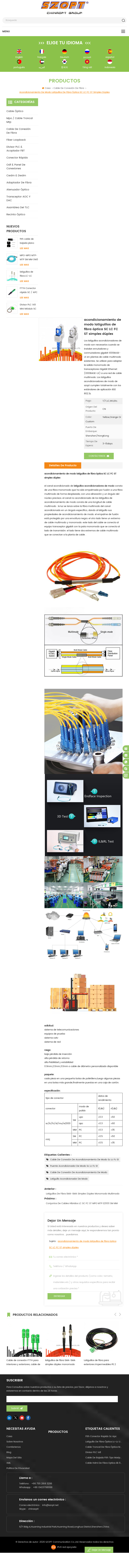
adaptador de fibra (18, 183)
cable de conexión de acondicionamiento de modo (78, 1172)
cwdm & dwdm (16, 176)
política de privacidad (17, 1468)
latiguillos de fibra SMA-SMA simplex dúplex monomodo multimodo (82, 1193)
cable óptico (14, 111)
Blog (8, 1452)
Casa (47, 88)
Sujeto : (82, 1244)
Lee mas (24, 248)
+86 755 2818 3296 (41, 1483)
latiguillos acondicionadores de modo (93, 486)
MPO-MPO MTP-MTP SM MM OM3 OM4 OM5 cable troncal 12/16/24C (29, 258)
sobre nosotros (14, 1441)
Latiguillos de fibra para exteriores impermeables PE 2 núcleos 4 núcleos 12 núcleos (100, 1363)
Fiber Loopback (16, 140)
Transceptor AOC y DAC (18, 198)
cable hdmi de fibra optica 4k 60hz (104, 1463)
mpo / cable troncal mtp (19, 120)
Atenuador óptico (17, 190)
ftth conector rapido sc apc (101, 1436)
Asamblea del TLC (17, 207)
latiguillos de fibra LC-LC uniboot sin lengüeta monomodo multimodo (26, 274)
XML (8, 1463)
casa (9, 1436)
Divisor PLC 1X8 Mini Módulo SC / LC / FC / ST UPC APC (28, 307)
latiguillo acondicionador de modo (69, 1179)
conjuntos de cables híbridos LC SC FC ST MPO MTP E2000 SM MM (82, 1203)
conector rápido (17, 158)
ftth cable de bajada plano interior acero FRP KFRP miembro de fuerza (27, 241)
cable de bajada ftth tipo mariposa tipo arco (104, 1457)
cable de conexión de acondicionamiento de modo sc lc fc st (84, 1159)
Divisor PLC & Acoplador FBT (15, 149)
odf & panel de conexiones (15, 167)
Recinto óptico (15, 214)
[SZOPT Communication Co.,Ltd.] (65, 8)
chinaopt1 (33, 1509)
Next (120, 1314)
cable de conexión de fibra (18, 131)
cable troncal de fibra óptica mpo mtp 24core (104, 1447)
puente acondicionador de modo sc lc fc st (74, 1166)
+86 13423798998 (42, 1487)
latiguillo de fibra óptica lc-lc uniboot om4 (104, 1441)
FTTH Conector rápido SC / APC (28, 290)
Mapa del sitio (14, 1457)
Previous (115, 1314)
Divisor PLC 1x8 (93, 1452)
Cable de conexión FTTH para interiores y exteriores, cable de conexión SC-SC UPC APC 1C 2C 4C (23, 1363)
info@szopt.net (50, 1505)
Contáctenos (97, 456)
